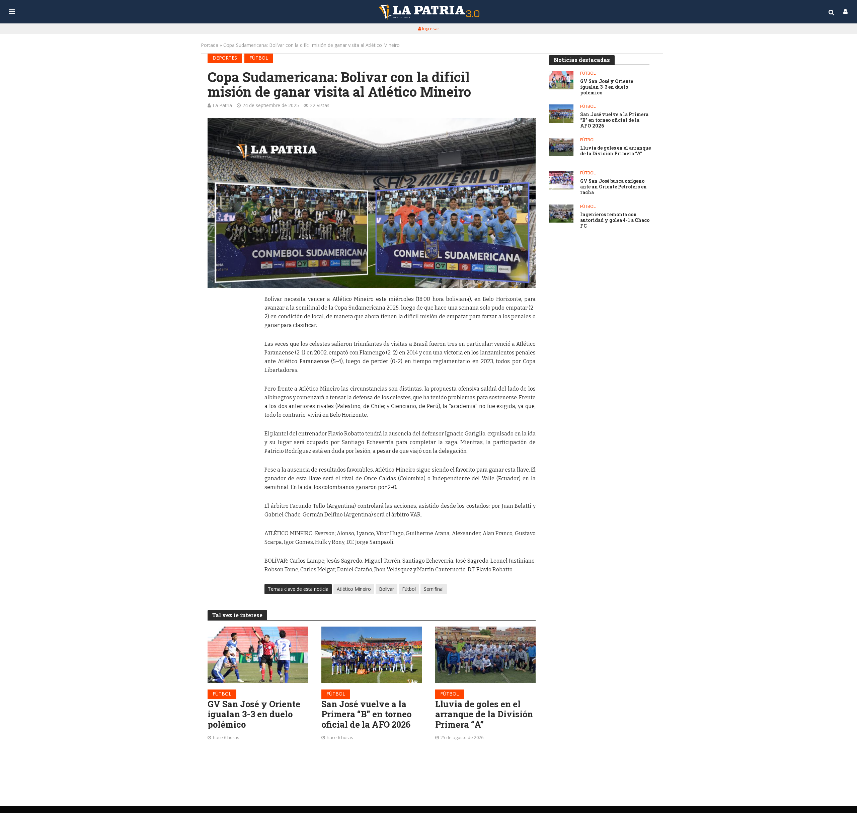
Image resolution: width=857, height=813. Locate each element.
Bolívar (386, 589)
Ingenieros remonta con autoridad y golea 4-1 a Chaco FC (614, 220)
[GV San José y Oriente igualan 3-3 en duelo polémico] (258, 655)
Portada (209, 45)
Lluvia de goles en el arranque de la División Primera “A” (484, 714)
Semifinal (434, 589)
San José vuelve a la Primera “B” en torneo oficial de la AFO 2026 (366, 714)
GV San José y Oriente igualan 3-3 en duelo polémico (254, 714)
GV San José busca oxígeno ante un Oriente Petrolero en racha (613, 186)
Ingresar (430, 28)
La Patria (222, 105)
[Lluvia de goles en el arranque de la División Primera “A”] (485, 655)
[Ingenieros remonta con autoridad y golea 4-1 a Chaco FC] (561, 214)
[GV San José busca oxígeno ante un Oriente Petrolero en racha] (561, 180)
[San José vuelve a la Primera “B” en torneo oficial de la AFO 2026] (371, 655)
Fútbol (258, 58)
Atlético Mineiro (354, 589)
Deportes (225, 58)
